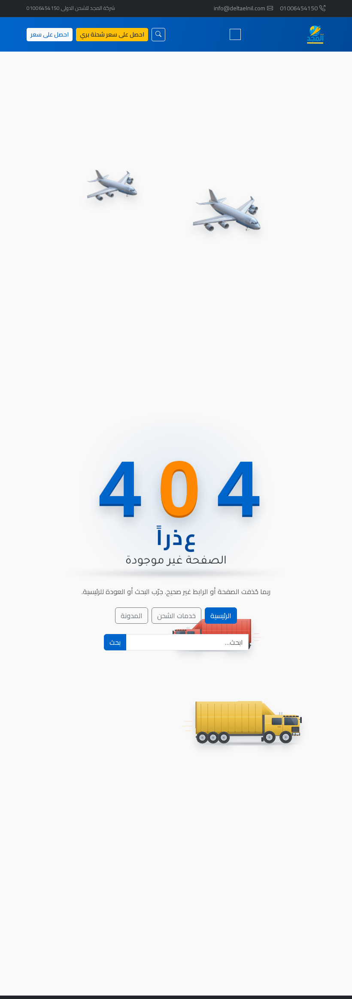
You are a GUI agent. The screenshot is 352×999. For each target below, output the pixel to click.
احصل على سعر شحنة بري (112, 34)
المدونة (132, 615)
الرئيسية (220, 615)
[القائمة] (235, 34)
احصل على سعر (49, 34)
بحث (115, 642)
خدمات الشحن (176, 615)
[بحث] (158, 34)
